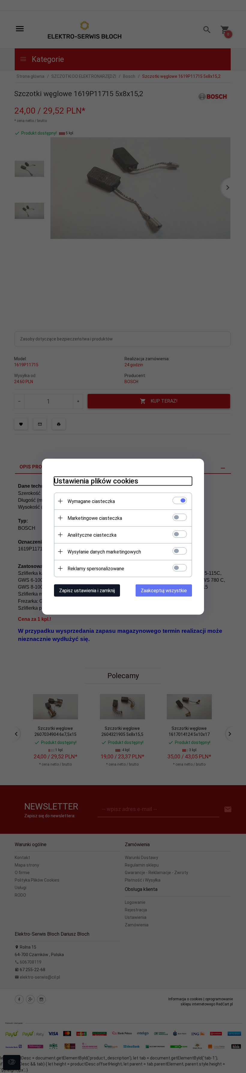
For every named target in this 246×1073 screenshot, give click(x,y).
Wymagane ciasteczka (91, 501)
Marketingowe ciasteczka (95, 518)
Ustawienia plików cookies (96, 481)
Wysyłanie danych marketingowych (104, 551)
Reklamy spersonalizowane (96, 568)
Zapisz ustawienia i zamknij (87, 590)
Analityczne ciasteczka (92, 535)
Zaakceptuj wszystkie (164, 590)
